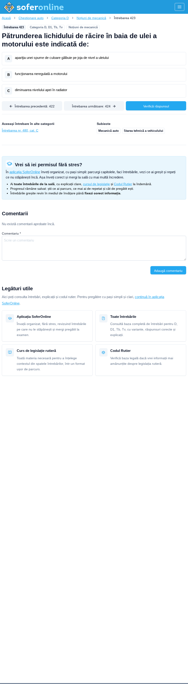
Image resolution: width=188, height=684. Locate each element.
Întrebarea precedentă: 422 (35, 106)
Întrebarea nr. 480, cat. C (20, 130)
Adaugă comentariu (168, 271)
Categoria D (60, 18)
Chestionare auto (31, 18)
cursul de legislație (96, 184)
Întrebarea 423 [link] (124, 18)
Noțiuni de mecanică (91, 18)
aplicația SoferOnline (24, 172)
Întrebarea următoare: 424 (91, 106)
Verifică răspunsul (156, 106)
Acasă (6, 18)
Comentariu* (11, 233)
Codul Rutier (123, 184)
